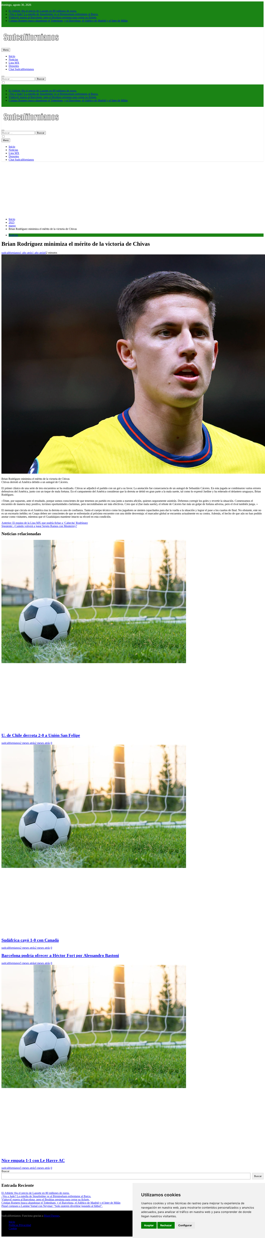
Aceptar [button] (149, 1225)
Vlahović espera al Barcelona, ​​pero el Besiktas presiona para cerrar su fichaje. (53, 17)
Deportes (14, 65)
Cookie (13, 1228)
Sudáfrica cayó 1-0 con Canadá (30, 940)
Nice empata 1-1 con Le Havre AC (33, 1160)
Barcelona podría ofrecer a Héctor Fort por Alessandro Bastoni (60, 955)
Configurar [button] (185, 1225)
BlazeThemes (51, 1215)
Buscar (5, 1171)
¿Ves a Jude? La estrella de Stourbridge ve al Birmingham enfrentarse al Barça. (53, 14)
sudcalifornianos (10, 252)
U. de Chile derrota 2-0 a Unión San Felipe (40, 735)
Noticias (13, 59)
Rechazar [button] (166, 1225)
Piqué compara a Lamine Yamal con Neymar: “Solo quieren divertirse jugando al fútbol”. (52, 1206)
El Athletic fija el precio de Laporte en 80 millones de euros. (43, 10)
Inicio (12, 56)
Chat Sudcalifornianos (21, 69)
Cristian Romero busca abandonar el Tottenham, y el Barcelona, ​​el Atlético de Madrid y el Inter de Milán (68, 20)
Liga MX (14, 62)
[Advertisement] (132, 189)
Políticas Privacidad (20, 1225)
